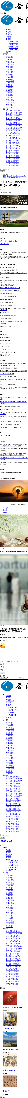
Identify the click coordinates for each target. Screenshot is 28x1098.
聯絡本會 (8, 51)
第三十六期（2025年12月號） (14, 112)
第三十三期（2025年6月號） (14, 117)
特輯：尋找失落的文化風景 (10, 177)
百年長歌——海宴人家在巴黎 (12, 1007)
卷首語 (5, 509)
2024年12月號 (10, 84)
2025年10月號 (10, 100)
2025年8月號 (9, 97)
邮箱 (1, 667)
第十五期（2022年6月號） (13, 142)
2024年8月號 (9, 79)
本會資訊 (5, 53)
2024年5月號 (9, 76)
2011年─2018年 (13, 49)
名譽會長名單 (10, 34)
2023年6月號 (9, 74)
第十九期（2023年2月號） (13, 135)
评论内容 (2, 640)
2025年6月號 (9, 94)
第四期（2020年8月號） (12, 160)
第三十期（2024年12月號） (13, 122)
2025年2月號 (9, 87)
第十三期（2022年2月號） (13, 145)
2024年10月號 (10, 81)
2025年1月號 (9, 86)
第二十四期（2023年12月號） (14, 127)
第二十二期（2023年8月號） (14, 130)
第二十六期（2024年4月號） (14, 124)
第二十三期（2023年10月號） (14, 129)
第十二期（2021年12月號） (13, 147)
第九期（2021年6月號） (12, 152)
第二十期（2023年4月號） (13, 134)
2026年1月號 (9, 105)
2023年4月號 (9, 71)
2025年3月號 (9, 89)
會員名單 (8, 38)
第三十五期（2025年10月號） (14, 114)
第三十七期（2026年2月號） (14, 110)
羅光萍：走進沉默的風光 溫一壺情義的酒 (11, 232)
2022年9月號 (9, 59)
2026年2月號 (9, 107)
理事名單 (8, 36)
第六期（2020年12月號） (13, 157)
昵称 (1, 664)
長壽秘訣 (6, 1091)
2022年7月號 (9, 56)
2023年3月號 (9, 69)
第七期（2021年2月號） (12, 155)
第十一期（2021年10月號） (13, 148)
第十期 (5, 510)
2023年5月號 (9, 72)
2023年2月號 (9, 67)
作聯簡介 (8, 29)
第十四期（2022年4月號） (13, 143)
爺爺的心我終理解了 (9, 1070)
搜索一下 (3, 171)
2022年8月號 (9, 58)
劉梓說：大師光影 (5, 334)
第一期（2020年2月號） (12, 165)
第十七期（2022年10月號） (13, 138)
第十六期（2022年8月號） (13, 140)
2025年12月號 (10, 104)
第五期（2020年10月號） (13, 158)
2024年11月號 (10, 82)
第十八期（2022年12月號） (13, 137)
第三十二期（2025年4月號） (14, 119)
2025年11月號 (10, 102)
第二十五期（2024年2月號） (14, 125)
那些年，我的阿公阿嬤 (10, 1049)
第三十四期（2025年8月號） (14, 115)
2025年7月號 (9, 96)
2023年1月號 (9, 66)
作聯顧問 (8, 33)
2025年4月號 (9, 91)
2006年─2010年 (13, 48)
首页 (4, 176)
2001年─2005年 (13, 46)
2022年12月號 (10, 64)
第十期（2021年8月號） (12, 150)
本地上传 (21, 677)
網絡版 (5, 512)
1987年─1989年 (13, 41)
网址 (1, 670)
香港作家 (9, 176)
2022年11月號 (10, 62)
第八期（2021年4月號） (12, 153)
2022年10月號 (10, 61)
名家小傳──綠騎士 (9, 1028)
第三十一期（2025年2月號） (14, 120)
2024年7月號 (9, 77)
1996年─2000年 (13, 44)
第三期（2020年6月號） (12, 162)
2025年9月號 (9, 99)
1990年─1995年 (13, 43)
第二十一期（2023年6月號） (14, 132)
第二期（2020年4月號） (12, 163)
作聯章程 (8, 31)
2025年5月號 (9, 92)
